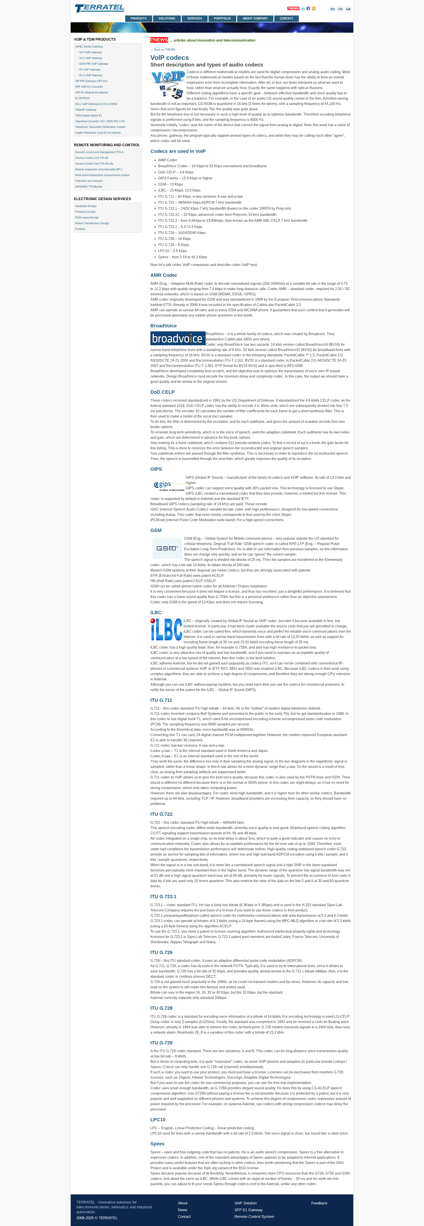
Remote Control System (254, 1217)
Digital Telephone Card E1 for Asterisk (98, 132)
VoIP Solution (246, 1203)
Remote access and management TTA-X (99, 152)
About (182, 1203)
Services (194, 18)
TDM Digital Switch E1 (88, 115)
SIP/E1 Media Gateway (89, 46)
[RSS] (313, 9)
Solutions (167, 18)
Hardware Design (86, 206)
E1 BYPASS (82, 98)
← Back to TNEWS (162, 49)
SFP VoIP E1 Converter (89, 86)
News (182, 1210)
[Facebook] (308, 9)
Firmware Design (85, 211)
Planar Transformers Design (92, 223)
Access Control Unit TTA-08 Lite (94, 163)
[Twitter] (303, 9)
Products (139, 18)
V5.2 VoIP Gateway (90, 58)
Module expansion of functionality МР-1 (99, 169)
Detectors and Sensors (89, 180)
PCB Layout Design (87, 217)
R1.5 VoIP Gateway (90, 75)
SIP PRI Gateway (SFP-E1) (91, 81)
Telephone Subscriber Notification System (100, 127)
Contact (286, 18)
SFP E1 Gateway (249, 1210)
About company (255, 18)
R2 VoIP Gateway (89, 69)
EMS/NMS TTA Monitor (88, 186)
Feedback (319, 1203)
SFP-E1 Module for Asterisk (91, 92)
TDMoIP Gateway (85, 109)
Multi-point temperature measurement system (102, 175)
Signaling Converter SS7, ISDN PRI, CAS (100, 121)
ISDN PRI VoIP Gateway (93, 63)
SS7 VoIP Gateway (90, 52)
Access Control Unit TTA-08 (91, 157)
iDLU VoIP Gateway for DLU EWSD (96, 104)
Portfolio (222, 18)
